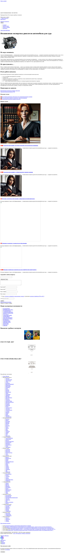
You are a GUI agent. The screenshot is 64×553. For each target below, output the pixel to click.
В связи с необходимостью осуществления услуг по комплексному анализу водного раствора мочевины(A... (29, 526)
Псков (7, 445)
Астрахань (8, 449)
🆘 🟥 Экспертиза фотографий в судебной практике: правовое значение (16, 172)
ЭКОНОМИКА (6, 316)
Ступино (7, 411)
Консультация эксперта (5, 523)
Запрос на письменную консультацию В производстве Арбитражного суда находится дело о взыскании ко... (31, 527)
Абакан (7, 483)
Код (7, 279)
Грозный (7, 506)
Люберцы (8, 395)
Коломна (7, 389)
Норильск (8, 490)
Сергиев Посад (9, 407)
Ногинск (7, 398)
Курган (7, 475)
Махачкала (8, 507)
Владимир (8, 421)
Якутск (7, 503)
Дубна (7, 381)
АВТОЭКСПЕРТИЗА (5, 30)
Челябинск (8, 480)
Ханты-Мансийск (9, 479)
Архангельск (8, 439)
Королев (7, 390)
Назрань (7, 508)
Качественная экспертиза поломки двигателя (10, 90)
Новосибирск (8, 489)
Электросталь (8, 416)
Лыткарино (8, 394)
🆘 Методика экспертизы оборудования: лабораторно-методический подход (17, 198)
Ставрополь (8, 511)
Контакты (5, 28)
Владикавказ (8, 505)
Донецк (7, 520)
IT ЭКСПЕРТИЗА (7, 310)
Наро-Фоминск (9, 397)
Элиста (7, 454)
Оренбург (8, 462)
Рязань (7, 430)
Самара (7, 466)
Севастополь (8, 514)
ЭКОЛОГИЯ (5, 323)
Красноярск (8, 487)
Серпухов (8, 408)
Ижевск (7, 457)
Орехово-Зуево (9, 401)
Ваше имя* (2, 289)
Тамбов (7, 432)
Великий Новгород (10, 441)
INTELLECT (5, 324)
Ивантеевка (8, 386)
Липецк (7, 428)
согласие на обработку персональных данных (14, 296)
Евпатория (8, 513)
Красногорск (8, 392)
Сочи (7, 453)
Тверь (7, 433)
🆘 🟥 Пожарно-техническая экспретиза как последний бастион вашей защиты (18, 269)
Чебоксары (8, 471)
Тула (6, 434)
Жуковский (8, 385)
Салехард (8, 476)
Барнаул (7, 484)
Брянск (7, 420)
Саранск (7, 467)
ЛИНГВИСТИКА (7, 322)
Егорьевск (8, 383)
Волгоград (8, 450)
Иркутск (7, 485)
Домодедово (8, 380)
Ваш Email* (2, 287)
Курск (7, 426)
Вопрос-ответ (6, 26)
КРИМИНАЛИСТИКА (8, 309)
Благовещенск (9, 495)
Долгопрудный (9, 379)
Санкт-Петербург (9, 438)
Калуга (7, 424)
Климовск (8, 387)
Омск (7, 492)
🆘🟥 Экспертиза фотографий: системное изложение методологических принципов (19, 145)
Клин (7, 388)
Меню (2, 22)
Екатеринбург (8, 474)
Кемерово (8, 486)
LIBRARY (5, 325)
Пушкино (8, 404)
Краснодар (8, 451)
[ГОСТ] (32, 356)
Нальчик (7, 510)
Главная (4, 24)
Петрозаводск (8, 444)
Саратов (7, 468)
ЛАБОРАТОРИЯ (6, 321)
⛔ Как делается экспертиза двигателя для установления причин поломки (16, 96)
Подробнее (7, 549)
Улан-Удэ (7, 498)
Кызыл (7, 488)
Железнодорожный (10, 384)
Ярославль (8, 435)
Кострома (8, 425)
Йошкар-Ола (8, 458)
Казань (7, 459)
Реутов (7, 406)
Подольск (8, 403)
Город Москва (6, 376)
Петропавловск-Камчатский (12, 497)
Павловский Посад (10, 402)
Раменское (8, 405)
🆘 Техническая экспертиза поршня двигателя (10, 99)
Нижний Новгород (10, 461)
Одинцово (8, 399)
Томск (7, 493)
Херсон (7, 517)
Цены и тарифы (6, 27)
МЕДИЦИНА (6, 319)
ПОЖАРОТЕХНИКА (7, 318)
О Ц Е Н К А (6, 314)
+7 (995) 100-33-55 (4, 18)
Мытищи (7, 396)
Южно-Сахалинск (9, 502)
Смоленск (8, 431)
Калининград (8, 442)
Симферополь (8, 515)
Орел (7, 429)
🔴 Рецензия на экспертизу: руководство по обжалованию (13, 243)
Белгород (7, 419)
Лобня (7, 393)
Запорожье (8, 518)
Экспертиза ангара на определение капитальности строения (18, 525)
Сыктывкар (8, 447)
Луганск (7, 521)
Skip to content (3, 1)
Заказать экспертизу (4, 21)
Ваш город (2, 293)
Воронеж (7, 422)
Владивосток (8, 496)
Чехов (7, 414)
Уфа (6, 470)
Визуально (3, 279)
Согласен (3, 551)
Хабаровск (8, 499)
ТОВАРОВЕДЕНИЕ (7, 315)
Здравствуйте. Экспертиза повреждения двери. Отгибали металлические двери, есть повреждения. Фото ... (30, 530)
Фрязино (7, 412)
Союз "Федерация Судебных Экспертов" (21, 533)
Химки (7, 413)
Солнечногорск (9, 410)
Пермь (7, 465)
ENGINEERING (6, 308)
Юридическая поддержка (5, 302)
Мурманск (8, 443)
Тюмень (7, 478)
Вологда (7, 440)
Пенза (7, 463)
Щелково (7, 415)
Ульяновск (8, 469)
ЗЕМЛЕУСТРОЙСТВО (8, 313)
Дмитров (7, 378)
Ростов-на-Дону (9, 452)
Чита (7, 501)
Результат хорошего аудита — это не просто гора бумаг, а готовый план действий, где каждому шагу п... (33, 529)
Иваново (7, 423)
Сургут (7, 477)
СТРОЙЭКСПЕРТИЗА (8, 312)
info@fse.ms (3, 19)
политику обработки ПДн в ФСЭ (37, 296)
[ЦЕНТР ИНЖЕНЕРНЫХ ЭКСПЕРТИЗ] (5, 10)
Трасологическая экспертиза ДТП (7, 91)
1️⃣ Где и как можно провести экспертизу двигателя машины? (13, 97)
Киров (7, 460)
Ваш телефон (3, 291)
